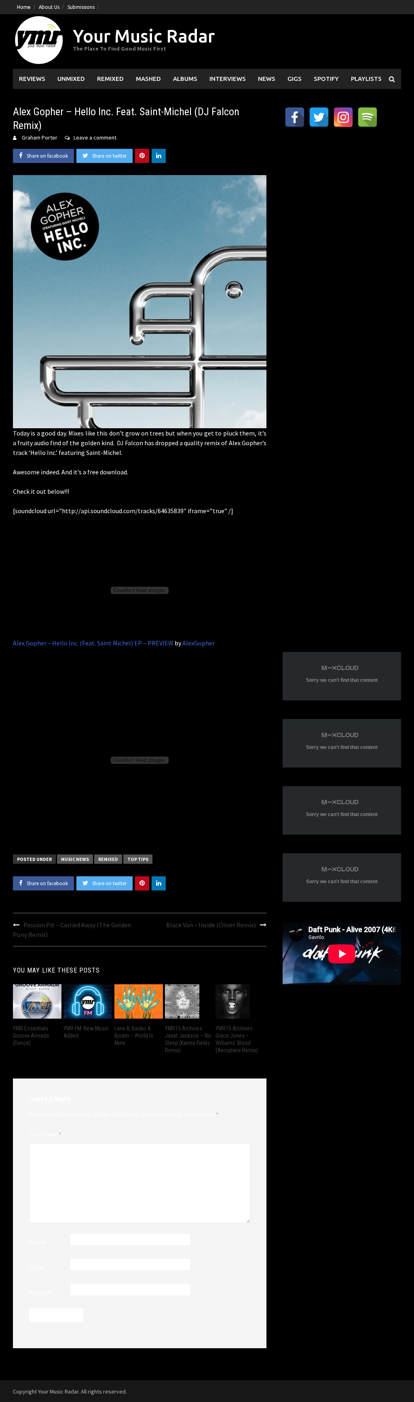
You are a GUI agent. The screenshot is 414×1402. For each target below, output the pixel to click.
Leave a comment (95, 137)
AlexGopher (198, 643)
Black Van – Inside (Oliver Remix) (211, 925)
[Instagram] (343, 117)
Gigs (294, 78)
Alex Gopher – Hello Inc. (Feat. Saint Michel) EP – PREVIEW (93, 643)
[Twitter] (319, 117)
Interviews (227, 78)
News (266, 78)
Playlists (366, 78)
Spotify (326, 78)
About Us (49, 7)
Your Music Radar (144, 36)
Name (37, 1242)
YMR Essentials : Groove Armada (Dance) (32, 1035)
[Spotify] (367, 117)
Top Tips (137, 859)
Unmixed (71, 78)
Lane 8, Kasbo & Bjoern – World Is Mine (133, 1035)
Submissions (81, 7)
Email (37, 1267)
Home (24, 7)
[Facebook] (295, 117)
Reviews (32, 78)
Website (40, 1292)
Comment (45, 1134)
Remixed (110, 78)
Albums (185, 78)
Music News (75, 859)
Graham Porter (39, 137)
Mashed (148, 78)
